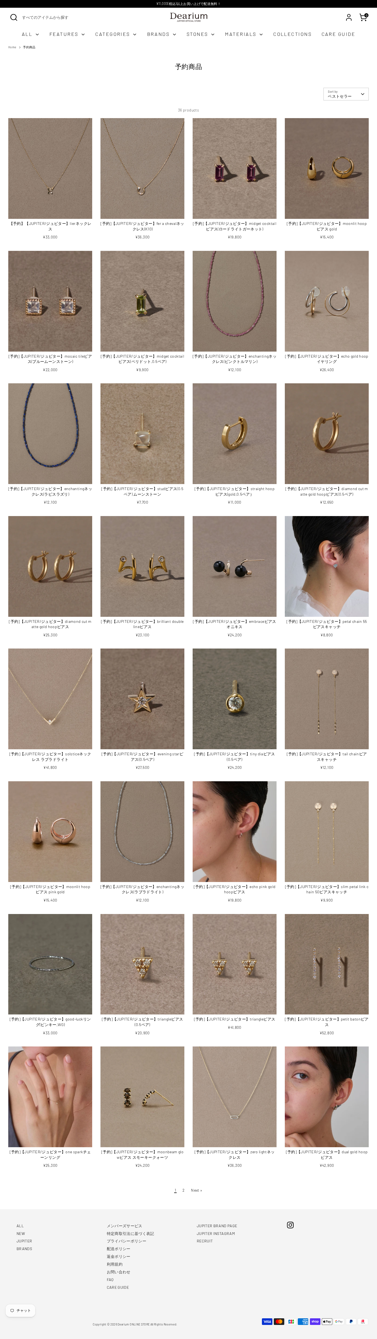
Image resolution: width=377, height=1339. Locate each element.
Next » (196, 1190)
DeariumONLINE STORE (134, 1324)
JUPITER (24, 1241)
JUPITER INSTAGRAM (216, 1233)
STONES (198, 34)
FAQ (110, 1279)
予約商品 (29, 47)
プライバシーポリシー (127, 1241)
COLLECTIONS (292, 34)
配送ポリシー (119, 1248)
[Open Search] (13, 17)
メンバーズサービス (124, 1225)
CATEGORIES (113, 34)
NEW (21, 1233)
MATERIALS (241, 34)
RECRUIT (205, 1241)
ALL (28, 34)
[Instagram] (290, 1225)
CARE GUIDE (338, 34)
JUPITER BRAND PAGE (217, 1225)
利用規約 (115, 1264)
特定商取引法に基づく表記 (130, 1233)
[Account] (348, 17)
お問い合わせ (119, 1271)
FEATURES (64, 34)
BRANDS (159, 34)
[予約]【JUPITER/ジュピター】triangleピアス (234, 1019)
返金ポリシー (119, 1256)
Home (12, 47)
